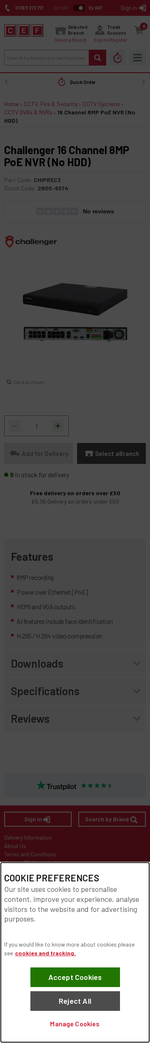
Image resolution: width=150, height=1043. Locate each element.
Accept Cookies (75, 977)
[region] (75, 952)
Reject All (75, 1000)
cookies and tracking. (45, 953)
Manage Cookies (75, 1024)
